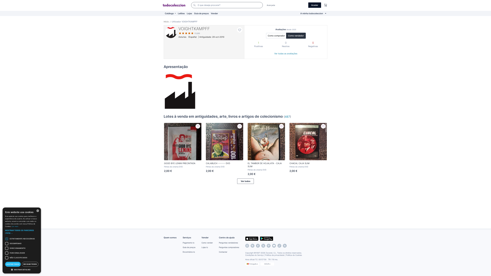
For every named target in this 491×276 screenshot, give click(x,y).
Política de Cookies (294, 255)
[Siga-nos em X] (263, 246)
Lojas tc (205, 247)
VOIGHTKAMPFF (194, 28)
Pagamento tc (188, 243)
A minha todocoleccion (311, 13)
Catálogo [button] (169, 13)
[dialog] (22, 240)
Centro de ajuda (227, 237)
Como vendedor (296, 35)
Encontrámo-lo (189, 252)
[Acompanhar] (198, 126)
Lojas (189, 13)
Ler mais (15, 226)
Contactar (223, 252)
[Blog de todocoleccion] (285, 246)
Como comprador (276, 35)
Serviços (187, 237)
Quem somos (170, 237)
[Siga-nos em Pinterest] (269, 246)
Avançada (271, 5)
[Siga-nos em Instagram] (247, 246)
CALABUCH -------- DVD (218, 163)
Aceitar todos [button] (12, 264)
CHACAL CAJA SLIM (299, 163)
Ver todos (245, 181)
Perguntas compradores (229, 247)
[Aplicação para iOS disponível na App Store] (251, 238)
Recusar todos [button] (30, 264)
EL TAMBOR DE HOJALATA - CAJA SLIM (265, 165)
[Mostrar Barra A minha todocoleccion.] (325, 13)
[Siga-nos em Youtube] (274, 246)
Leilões (181, 13)
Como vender (207, 243)
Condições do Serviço (254, 255)
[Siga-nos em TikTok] (279, 246)
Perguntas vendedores (228, 243)
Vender (214, 13)
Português (253, 264)
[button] (21, 231)
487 (287, 116)
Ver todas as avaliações (285, 53)
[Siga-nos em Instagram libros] (252, 246)
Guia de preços (201, 13)
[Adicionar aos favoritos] (239, 30)
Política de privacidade (274, 255)
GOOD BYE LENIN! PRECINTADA (179, 163)
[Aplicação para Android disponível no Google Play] (266, 238)
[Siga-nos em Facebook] (258, 246)
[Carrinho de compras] (325, 5)
